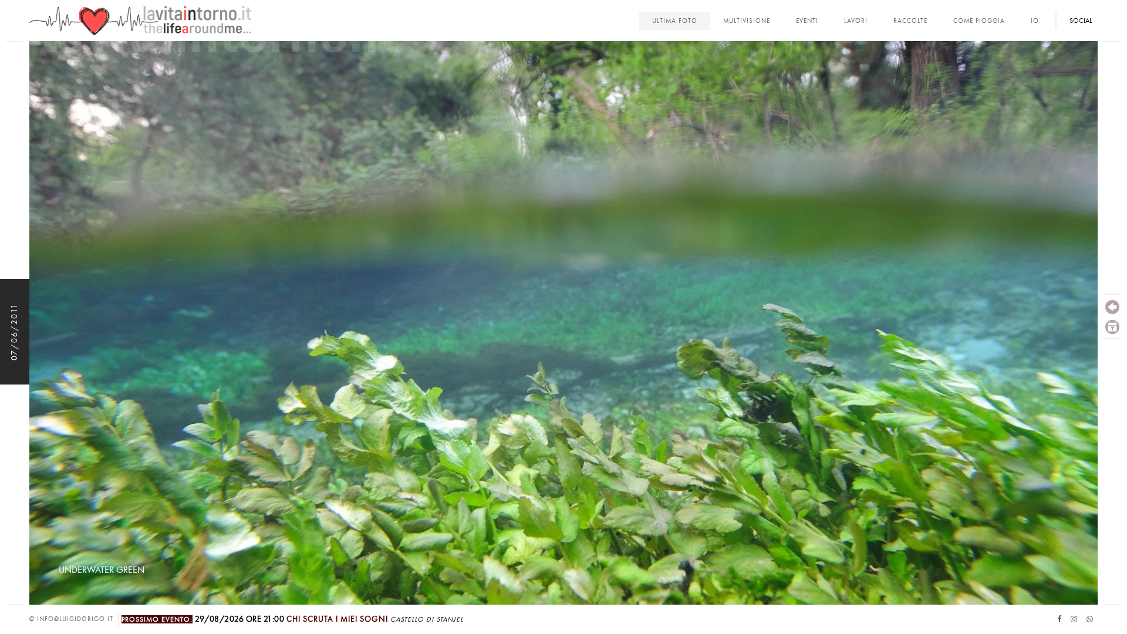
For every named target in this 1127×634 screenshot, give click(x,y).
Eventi (807, 21)
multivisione (746, 21)
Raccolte (910, 21)
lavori (856, 21)
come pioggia (979, 21)
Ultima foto (674, 21)
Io (1035, 21)
